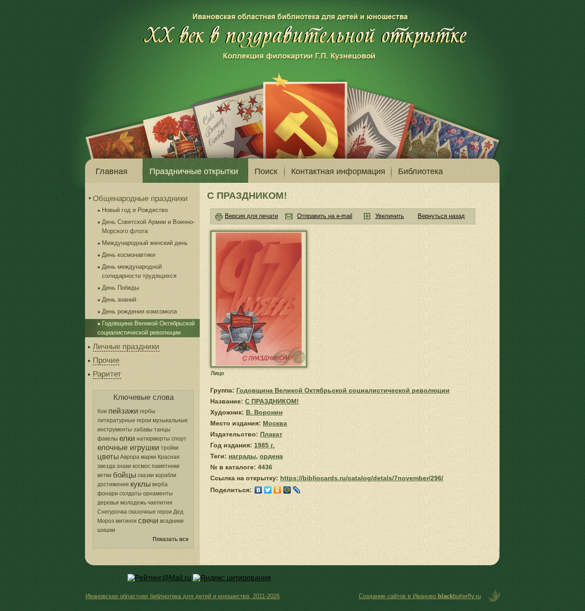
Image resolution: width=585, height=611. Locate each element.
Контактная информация (338, 171)
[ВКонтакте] (258, 490)
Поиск (266, 171)
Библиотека (420, 171)
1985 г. (264, 445)
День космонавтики (128, 254)
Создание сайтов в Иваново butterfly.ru (420, 596)
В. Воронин (264, 412)
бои (102, 411)
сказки (146, 475)
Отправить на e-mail (324, 216)
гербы (147, 411)
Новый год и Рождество (135, 210)
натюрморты (153, 439)
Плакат (271, 434)
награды (242, 456)
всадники (172, 521)
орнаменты (158, 493)
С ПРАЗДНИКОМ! (272, 401)
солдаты (130, 493)
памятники (166, 466)
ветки (104, 475)
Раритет (107, 374)
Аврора (129, 457)
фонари (107, 493)
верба (160, 484)
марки (148, 457)
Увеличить (389, 216)
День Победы (120, 287)
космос (141, 466)
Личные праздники (126, 346)
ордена (271, 456)
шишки (106, 530)
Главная (112, 171)
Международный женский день (145, 242)
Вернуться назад (441, 216)
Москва (275, 423)
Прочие (106, 360)
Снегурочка (112, 512)
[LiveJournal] (297, 490)
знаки (124, 466)
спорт (178, 439)
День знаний (119, 299)
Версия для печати (251, 216)
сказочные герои (150, 512)
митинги (126, 521)
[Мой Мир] (287, 490)
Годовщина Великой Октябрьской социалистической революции (343, 390)
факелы (107, 439)
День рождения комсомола (139, 311)
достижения (113, 484)
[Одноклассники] (277, 490)
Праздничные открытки (193, 171)
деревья (108, 502)
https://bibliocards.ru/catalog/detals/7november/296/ (361, 478)
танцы (162, 429)
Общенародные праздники (140, 198)
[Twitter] (268, 490)
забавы (143, 429)
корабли (165, 475)
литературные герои (124, 420)
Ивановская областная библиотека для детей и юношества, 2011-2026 (182, 596)
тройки (170, 448)
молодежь (133, 502)
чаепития (160, 502)
